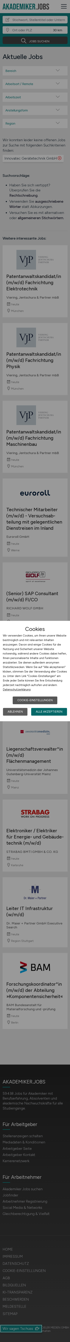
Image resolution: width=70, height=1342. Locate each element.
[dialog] (35, 671)
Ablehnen (15, 711)
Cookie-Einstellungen (35, 700)
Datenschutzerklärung (17, 689)
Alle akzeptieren (49, 711)
